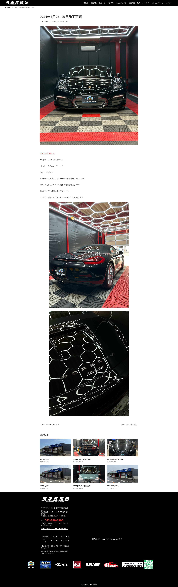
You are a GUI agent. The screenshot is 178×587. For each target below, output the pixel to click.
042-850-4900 (54, 520)
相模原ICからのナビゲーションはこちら (107, 539)
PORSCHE (44, 153)
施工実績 (65, 21)
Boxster (51, 153)
